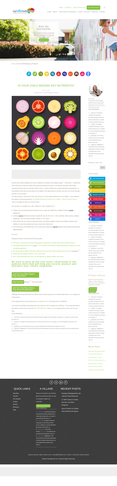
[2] (38, 244)
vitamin (16, 321)
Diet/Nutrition (38, 92)
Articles (87, 12)
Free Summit (16, 399)
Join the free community (92, 290)
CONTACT (68, 7)
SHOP (61, 7)
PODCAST (95, 12)
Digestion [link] (27, 282)
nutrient (71, 210)
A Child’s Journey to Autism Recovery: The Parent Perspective (70, 402)
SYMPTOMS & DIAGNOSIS (68, 12)
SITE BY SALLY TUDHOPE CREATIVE (81, 454)
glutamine (17, 326)
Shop (14, 410)
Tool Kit (15, 396)
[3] (79, 250)
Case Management (48, 92)
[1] (63, 181)
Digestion (16, 328)
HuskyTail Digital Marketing (66, 459)
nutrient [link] (60, 183)
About (55, 12)
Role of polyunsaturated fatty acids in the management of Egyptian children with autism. (38, 256)
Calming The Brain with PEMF (96, 370)
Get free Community (43, 406)
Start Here (16, 393)
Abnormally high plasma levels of (23, 245)
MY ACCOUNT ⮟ (79, 7)
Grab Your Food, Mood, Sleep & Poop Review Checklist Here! (23, 289)
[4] (30, 280)
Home (49, 12)
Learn (80, 12)
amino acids (34, 326)
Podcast (56, 92)
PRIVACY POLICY (48, 454)
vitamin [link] (35, 245)
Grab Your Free (18, 282)
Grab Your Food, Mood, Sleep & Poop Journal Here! (23, 275)
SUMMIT (102, 12)
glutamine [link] (75, 251)
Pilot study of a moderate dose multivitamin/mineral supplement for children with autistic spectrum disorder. (44, 243)
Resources (16, 407)
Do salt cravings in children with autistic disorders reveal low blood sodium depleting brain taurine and (42, 251)
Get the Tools (44, 40)
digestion (55, 227)
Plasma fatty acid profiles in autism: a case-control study (29, 254)
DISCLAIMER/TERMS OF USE (59, 454)
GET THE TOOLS (93, 7)
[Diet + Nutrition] (34, 76)
